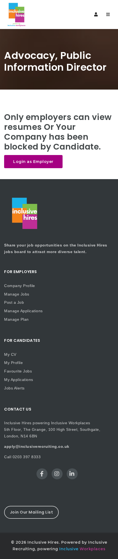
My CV (10, 354)
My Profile (13, 362)
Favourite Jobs (18, 371)
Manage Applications (23, 311)
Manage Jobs (16, 294)
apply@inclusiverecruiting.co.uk (36, 446)
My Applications (18, 379)
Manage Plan (16, 319)
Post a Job (14, 302)
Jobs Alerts (14, 388)
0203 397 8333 (27, 457)
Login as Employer (33, 161)
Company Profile (19, 285)
